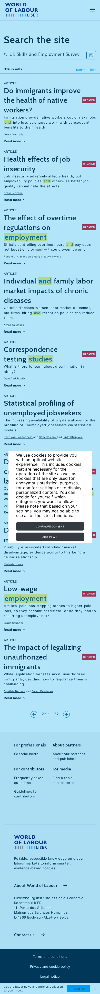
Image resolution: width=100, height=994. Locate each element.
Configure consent (50, 526)
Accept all (50, 536)
